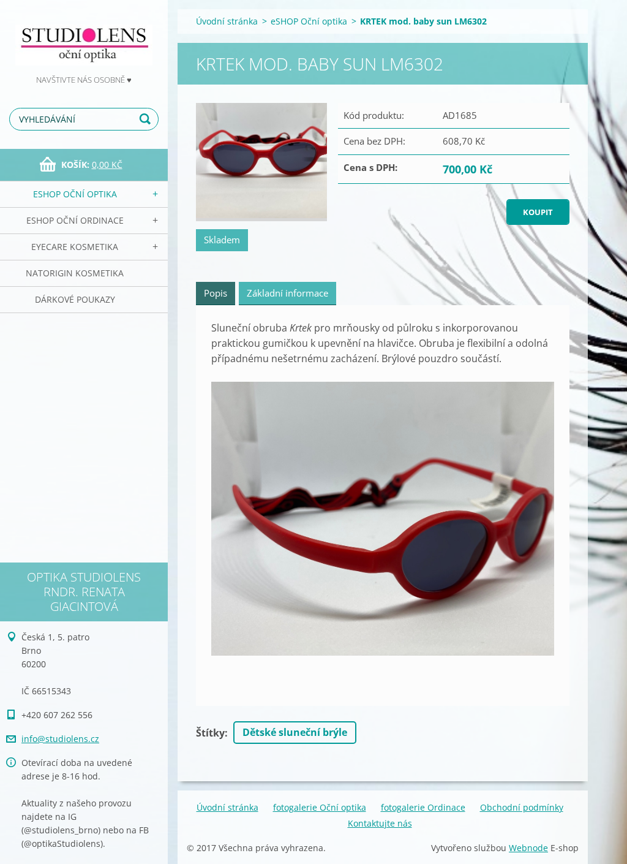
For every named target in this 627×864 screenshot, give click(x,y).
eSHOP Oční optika (75, 194)
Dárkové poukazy (75, 299)
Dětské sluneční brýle (294, 732)
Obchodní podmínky (521, 807)
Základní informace (287, 293)
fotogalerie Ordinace (423, 807)
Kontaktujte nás (380, 823)
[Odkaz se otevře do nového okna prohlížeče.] (261, 162)
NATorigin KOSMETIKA (75, 273)
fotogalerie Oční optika (319, 807)
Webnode (528, 848)
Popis (215, 293)
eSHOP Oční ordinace (75, 220)
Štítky (210, 733)
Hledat (147, 119)
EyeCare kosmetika (74, 246)
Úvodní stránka (227, 21)
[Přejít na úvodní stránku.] (84, 36)
